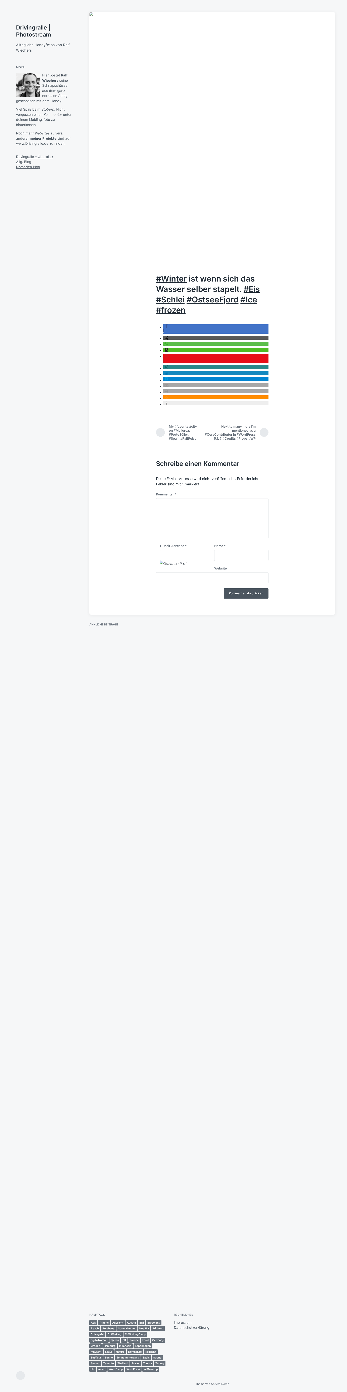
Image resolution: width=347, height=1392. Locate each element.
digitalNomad (99, 1340)
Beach (95, 1328)
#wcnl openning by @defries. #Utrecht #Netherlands (302, 943)
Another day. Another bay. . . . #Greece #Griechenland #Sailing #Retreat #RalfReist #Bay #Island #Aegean (179, 703)
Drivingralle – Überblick (34, 157)
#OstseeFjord (213, 299)
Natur (108, 1351)
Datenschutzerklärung (191, 1328)
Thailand (122, 1363)
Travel (135, 1363)
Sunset (95, 1363)
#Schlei (170, 299)
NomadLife (135, 1351)
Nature (120, 1351)
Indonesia (125, 1345)
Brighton (157, 1328)
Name (220, 546)
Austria (131, 1322)
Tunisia (147, 1363)
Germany (158, 1340)
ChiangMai (97, 1334)
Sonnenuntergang (127, 1357)
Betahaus (108, 1328)
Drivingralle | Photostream (33, 31)
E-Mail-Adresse (173, 546)
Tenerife (108, 1363)
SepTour (96, 1357)
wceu (101, 1369)
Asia (93, 1322)
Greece (95, 1345)
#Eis (252, 289)
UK (93, 1369)
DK (124, 1340)
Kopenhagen (143, 1345)
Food (145, 1340)
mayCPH (96, 1351)
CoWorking (114, 1334)
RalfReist (150, 1351)
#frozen (171, 310)
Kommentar (166, 494)
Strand (157, 1357)
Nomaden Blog (28, 167)
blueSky (144, 1328)
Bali (141, 1322)
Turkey (159, 1363)
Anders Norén (220, 1384)
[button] (215, 338)
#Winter (171, 279)
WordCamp (116, 1369)
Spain (146, 1357)
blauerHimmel (126, 1328)
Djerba (115, 1340)
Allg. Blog (23, 162)
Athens (104, 1322)
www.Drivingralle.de (32, 143)
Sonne (109, 1357)
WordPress (133, 1369)
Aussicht (117, 1322)
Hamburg (109, 1345)
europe (134, 1340)
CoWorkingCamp (135, 1334)
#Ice (248, 299)
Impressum (183, 1323)
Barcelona (153, 1322)
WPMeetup (151, 1369)
